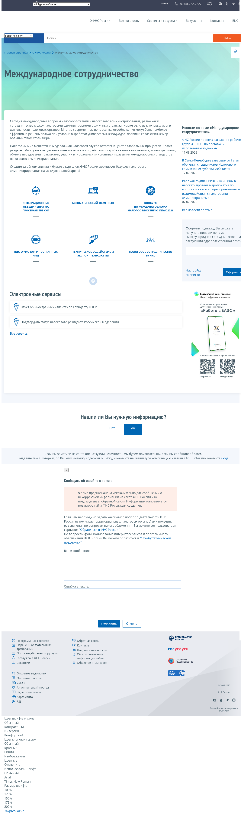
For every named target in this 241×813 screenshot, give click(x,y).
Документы (194, 21)
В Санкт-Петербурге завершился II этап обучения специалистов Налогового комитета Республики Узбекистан (210, 164)
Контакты (217, 21)
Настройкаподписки (193, 272)
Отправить (109, 624)
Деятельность (129, 21)
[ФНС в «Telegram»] (233, 4)
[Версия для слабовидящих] (165, 4)
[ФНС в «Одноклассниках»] (227, 4)
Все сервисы (19, 333)
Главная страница (16, 52)
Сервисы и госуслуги (162, 21)
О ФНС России (99, 21)
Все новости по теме (197, 210)
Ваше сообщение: (77, 551)
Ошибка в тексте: (76, 586)
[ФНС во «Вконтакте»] (220, 4)
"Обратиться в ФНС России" (99, 530)
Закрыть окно (14, 811)
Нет (112, 428)
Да (133, 428)
